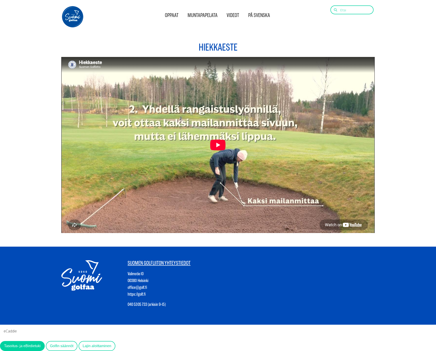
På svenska (259, 15)
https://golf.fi (137, 294)
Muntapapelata (203, 15)
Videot (233, 15)
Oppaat (171, 15)
